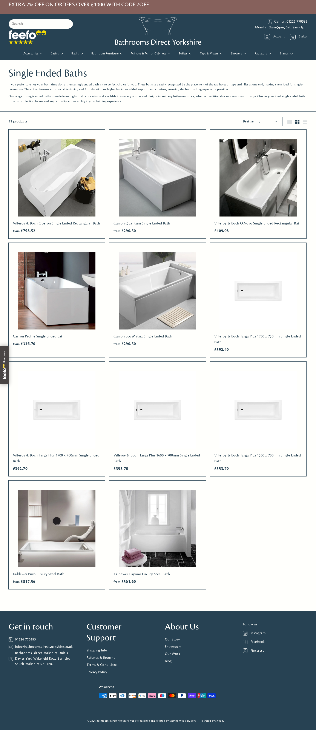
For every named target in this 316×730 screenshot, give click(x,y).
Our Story (172, 639)
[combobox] (41, 24)
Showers (237, 53)
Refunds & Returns (101, 658)
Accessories (31, 53)
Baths (75, 53)
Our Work (172, 654)
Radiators (261, 53)
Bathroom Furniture (105, 53)
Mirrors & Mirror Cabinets (149, 53)
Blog (168, 661)
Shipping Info (97, 650)
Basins (55, 53)
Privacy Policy (97, 672)
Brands (284, 53)
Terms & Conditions (102, 665)
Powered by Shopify (212, 720)
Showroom (173, 647)
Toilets (183, 53)
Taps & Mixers (209, 53)
